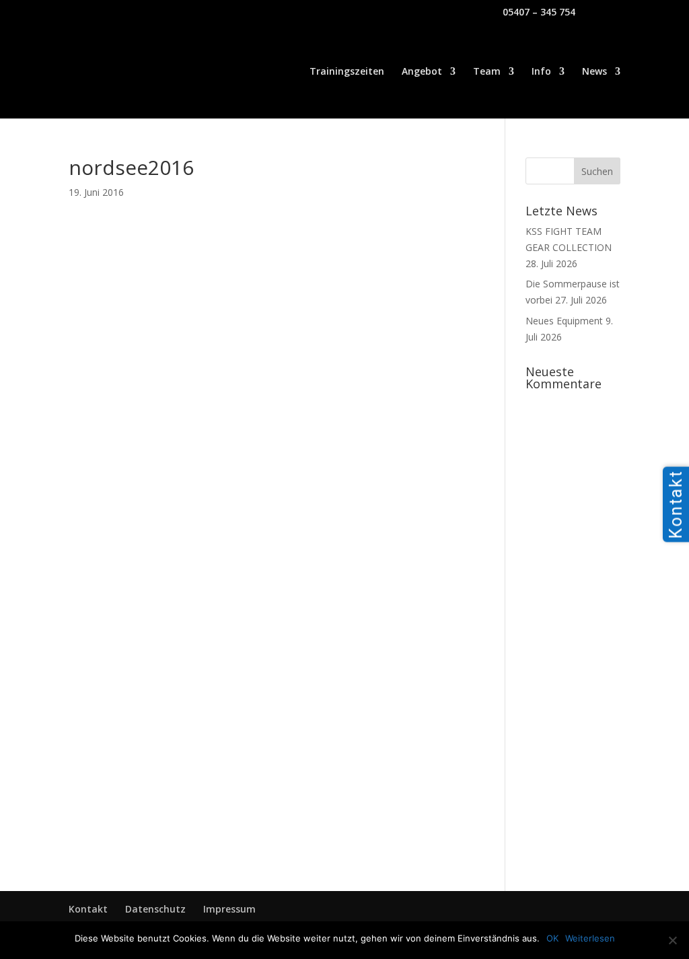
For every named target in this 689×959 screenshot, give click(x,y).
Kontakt (88, 908)
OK (552, 938)
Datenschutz (155, 908)
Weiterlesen (590, 938)
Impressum (229, 908)
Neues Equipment (564, 320)
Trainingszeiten (347, 72)
